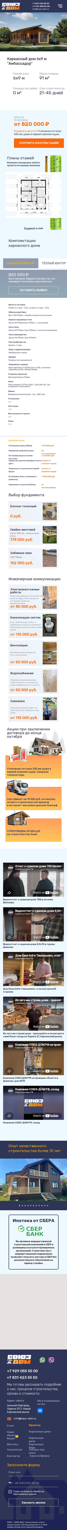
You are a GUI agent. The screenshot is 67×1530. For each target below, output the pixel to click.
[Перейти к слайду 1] (19, 1205)
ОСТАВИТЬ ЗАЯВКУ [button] (33, 290)
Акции (11, 1438)
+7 (40, 3)
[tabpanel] (33, 284)
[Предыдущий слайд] (1, 1179)
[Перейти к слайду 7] (36, 1205)
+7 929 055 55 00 (41, 6)
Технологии (14, 1449)
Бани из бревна (40, 1455)
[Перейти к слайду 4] (28, 1205)
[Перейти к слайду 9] (42, 1205)
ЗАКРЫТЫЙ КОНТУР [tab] (21, 263)
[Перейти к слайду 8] (39, 1205)
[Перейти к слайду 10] (44, 1205)
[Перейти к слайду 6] (33, 1205)
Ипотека (12, 1444)
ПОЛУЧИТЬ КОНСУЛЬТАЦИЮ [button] (39, 143)
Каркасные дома (40, 1431)
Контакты (13, 1456)
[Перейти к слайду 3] (25, 1205)
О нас (10, 1425)
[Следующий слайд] (65, 1179)
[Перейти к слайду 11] (47, 1205)
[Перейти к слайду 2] (22, 1205)
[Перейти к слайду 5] (30, 1205)
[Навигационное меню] (60, 6)
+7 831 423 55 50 (22, 1377)
